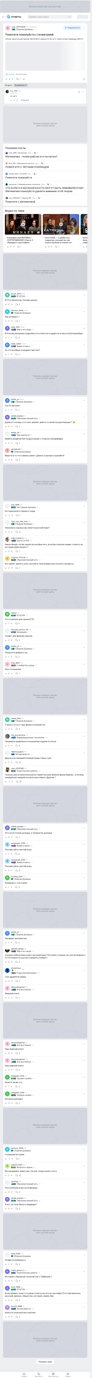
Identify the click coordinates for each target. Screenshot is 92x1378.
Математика (22, 158)
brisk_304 (12, 169)
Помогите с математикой (20, 207)
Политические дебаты (27, 776)
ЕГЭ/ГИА (23, 179)
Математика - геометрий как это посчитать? (31, 162)
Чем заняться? (23, 440)
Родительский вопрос (27, 978)
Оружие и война (24, 1084)
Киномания (22, 637)
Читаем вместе (22, 760)
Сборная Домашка (24, 29)
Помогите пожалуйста (18, 183)
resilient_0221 (13, 179)
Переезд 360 (26, 203)
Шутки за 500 (23, 546)
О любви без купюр (25, 671)
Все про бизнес (24, 995)
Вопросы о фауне (25, 1173)
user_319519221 (14, 203)
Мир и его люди (24, 335)
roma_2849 (12, 158)
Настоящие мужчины (26, 513)
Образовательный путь (25, 169)
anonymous (13, 190)
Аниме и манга (23, 352)
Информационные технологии (29, 190)
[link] (23, 237)
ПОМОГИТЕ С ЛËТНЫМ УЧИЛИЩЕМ (27, 172)
